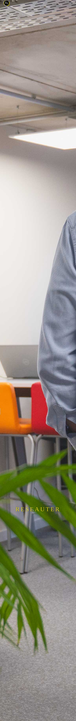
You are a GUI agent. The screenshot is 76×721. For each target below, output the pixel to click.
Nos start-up (38, 3)
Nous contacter (64, 3)
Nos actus (56, 3)
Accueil (14, 3)
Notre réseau (22, 3)
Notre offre (30, 3)
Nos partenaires (47, 3)
